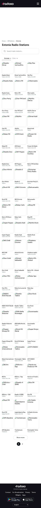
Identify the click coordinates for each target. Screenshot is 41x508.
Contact (8, 492)
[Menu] (38, 4)
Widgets (18, 495)
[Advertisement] (20, 24)
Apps (24, 495)
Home (4, 41)
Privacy (27, 492)
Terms (34, 492)
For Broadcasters (18, 492)
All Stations (11, 41)
